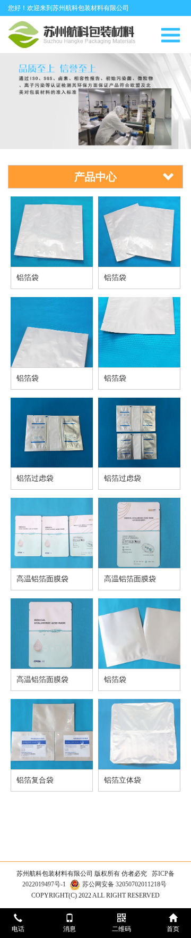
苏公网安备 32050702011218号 (124, 884)
